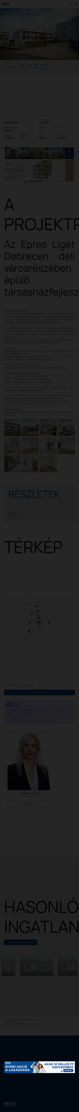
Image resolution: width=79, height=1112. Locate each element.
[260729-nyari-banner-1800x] (39, 1067)
